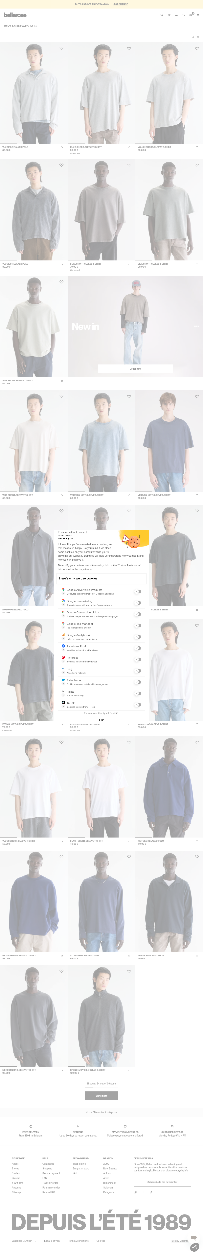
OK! (101, 720)
